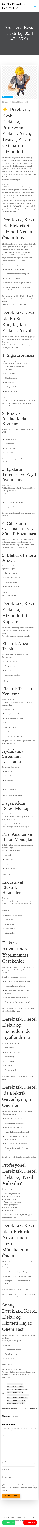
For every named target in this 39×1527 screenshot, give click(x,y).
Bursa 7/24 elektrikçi (15, 1384)
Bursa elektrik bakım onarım (18, 1395)
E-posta (5, 1469)
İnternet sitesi (6, 1477)
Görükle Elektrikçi (17, 102)
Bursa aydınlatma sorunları (17, 1389)
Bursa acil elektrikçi (15, 1386)
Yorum (5, 1435)
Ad (4, 1462)
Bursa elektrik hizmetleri (17, 1397)
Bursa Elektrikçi (8, 97)
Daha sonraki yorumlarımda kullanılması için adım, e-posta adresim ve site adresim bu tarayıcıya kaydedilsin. (19, 1487)
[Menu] (35, 6)
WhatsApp (9, 1522)
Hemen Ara (30, 1522)
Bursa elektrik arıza (15, 1392)
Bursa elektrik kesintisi (16, 1400)
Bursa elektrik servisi (15, 1403)
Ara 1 (6, 102)
